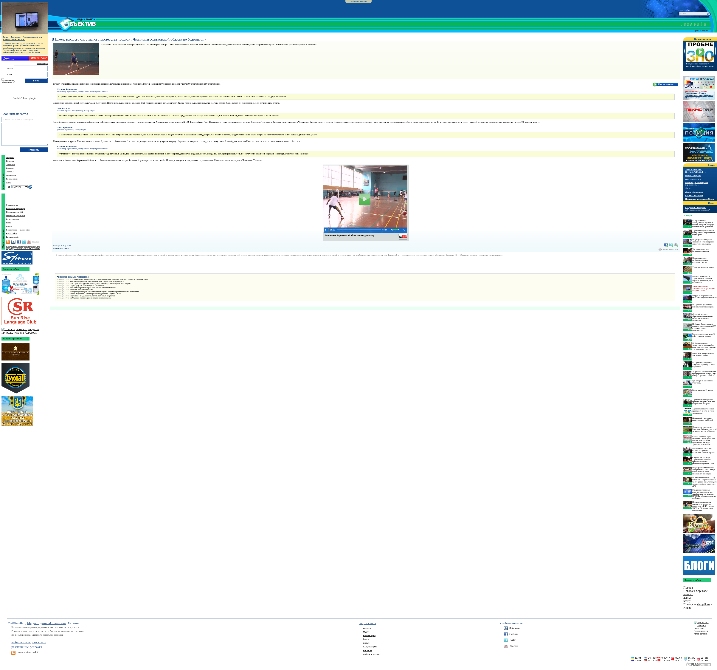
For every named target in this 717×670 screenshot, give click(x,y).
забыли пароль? (8, 82)
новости (367, 628)
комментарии (369, 635)
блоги (366, 639)
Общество (82, 277)
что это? (35, 241)
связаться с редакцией (53, 635)
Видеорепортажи (12, 219)
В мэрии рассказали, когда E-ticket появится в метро (703, 335)
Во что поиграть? (693, 175)
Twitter (512, 640)
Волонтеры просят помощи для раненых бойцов (703, 354)
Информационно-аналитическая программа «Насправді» (699, 82)
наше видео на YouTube (403, 236)
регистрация (42, 63)
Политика (10, 161)
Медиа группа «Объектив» (46, 623)
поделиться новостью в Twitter (671, 245)
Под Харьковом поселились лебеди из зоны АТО (698, 65)
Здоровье (9, 172)
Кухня (699, 523)
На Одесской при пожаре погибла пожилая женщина (90, 298)
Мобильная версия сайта (15, 216)
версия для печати (670, 249)
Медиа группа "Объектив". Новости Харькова (72, 24)
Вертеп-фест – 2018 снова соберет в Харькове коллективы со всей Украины (703, 450)
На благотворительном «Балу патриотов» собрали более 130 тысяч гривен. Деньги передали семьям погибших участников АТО (704, 482)
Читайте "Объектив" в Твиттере (24, 242)
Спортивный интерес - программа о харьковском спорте (699, 152)
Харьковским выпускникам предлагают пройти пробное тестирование (703, 411)
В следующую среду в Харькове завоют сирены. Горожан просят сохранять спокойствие (104, 292)
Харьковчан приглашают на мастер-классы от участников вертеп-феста (97, 281)
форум (366, 643)
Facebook (513, 634)
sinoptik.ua (703, 604)
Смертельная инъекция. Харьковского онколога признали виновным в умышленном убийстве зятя (703, 461)
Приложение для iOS (14, 212)
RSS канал (8, 242)
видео (366, 631)
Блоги (8, 223)
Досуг (688, 188)
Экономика (10, 165)
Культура (9, 168)
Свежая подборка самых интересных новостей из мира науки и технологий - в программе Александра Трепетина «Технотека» (703, 440)
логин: (10, 68)
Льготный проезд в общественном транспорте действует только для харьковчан (702, 317)
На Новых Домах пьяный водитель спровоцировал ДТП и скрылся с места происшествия (704, 327)
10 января (687, 395)
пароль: (9, 74)
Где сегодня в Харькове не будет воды (702, 382)
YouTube (513, 646)
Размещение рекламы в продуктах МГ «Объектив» (16, 257)
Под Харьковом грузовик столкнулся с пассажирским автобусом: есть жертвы (100, 283)
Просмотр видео (665, 84)
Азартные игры (692, 179)
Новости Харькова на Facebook (19, 242)
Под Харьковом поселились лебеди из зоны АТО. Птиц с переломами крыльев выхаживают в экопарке (703, 471)
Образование (11, 175)
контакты (367, 650)
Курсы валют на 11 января (702, 390)
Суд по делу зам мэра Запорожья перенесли (87, 285)
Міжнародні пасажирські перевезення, (696, 183)
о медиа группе (370, 646)
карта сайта (685, 10)
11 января (687, 216)
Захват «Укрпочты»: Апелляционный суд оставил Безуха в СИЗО (95, 294)
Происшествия (12, 179)
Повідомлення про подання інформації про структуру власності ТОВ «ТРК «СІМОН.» (23, 248)
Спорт (8, 182)
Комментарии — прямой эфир (18, 230)
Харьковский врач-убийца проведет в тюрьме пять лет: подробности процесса (703, 402)
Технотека (699, 111)
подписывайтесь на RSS (28, 652)
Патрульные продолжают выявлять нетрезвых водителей (92, 296)
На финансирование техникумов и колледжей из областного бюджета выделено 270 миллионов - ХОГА (704, 346)
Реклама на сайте (12, 237)
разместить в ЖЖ (676, 245)
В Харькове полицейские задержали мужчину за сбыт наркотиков (703, 364)
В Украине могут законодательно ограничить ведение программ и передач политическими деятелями (109, 279)
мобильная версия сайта (28, 642)
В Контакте (514, 628)
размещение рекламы (26, 647)
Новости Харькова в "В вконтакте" (13, 242)
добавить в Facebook (666, 245)
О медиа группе (12, 205)
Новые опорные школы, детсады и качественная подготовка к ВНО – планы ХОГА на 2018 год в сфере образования (703, 506)
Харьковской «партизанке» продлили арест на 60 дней (702, 419)
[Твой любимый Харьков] (24, 332)
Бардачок (699, 543)
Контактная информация (15, 209)
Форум (9, 226)
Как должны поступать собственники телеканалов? (697, 208)
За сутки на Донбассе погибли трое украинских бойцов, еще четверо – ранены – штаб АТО (704, 374)
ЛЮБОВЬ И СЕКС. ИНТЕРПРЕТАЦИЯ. (694, 170)
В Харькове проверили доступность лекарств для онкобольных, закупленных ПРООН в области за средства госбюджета (704, 494)
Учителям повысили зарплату (81, 290)
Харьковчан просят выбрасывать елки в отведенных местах (93, 288)
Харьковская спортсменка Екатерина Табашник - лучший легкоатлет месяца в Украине (704, 429)
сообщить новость (358, 1)
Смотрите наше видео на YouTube (29, 242)
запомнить (9, 80)
